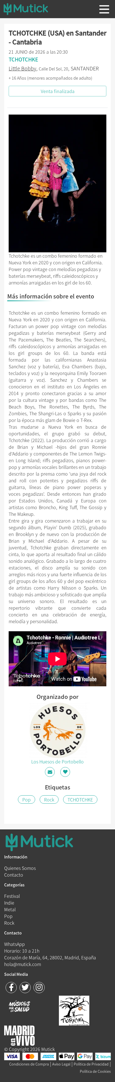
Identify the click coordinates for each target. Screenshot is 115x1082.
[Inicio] (30, 9)
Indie (9, 902)
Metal (10, 909)
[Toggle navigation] (104, 9)
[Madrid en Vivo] (74, 1010)
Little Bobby (22, 68)
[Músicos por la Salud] (19, 1006)
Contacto (13, 874)
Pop (26, 799)
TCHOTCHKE (80, 799)
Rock (49, 799)
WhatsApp (14, 944)
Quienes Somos (20, 868)
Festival (12, 896)
